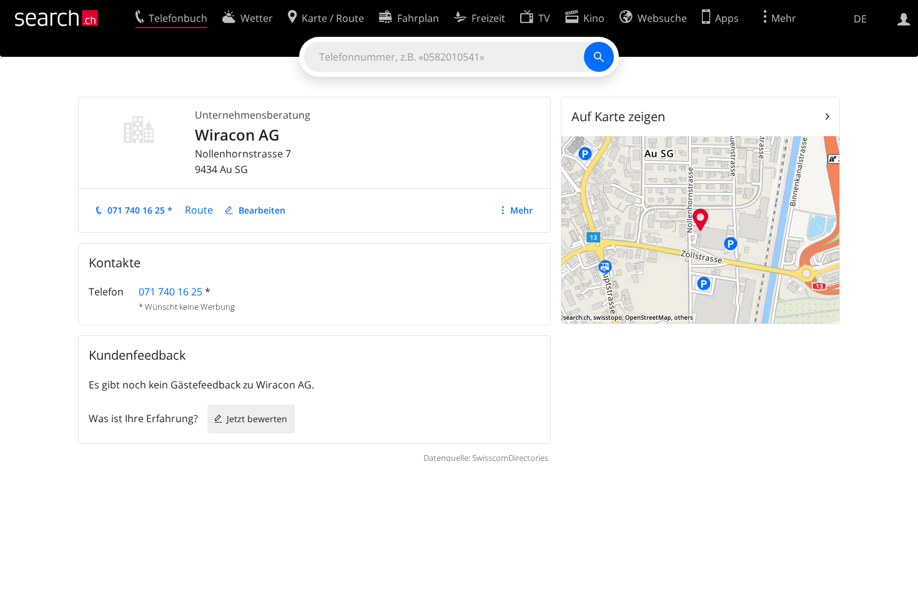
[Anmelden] (904, 18)
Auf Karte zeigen (618, 116)
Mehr (521, 210)
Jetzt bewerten (257, 419)
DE (860, 19)
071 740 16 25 (170, 291)
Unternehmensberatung (252, 115)
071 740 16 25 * (139, 210)
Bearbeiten (262, 210)
